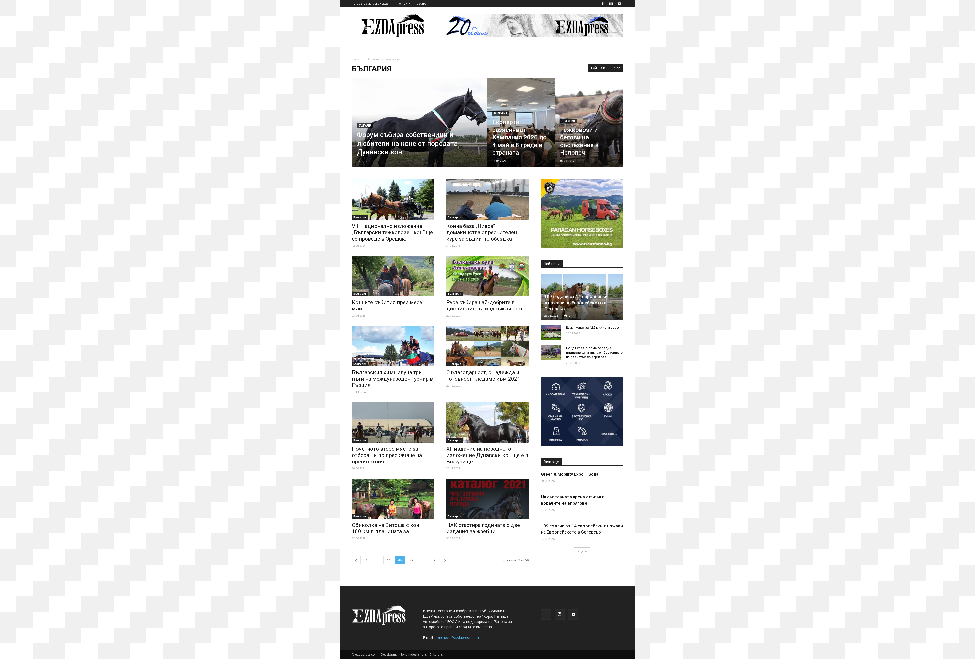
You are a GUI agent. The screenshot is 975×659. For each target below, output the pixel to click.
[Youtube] (619, 3)
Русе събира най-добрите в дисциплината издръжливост (484, 305)
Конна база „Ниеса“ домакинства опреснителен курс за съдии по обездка (481, 232)
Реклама (421, 3)
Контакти (403, 3)
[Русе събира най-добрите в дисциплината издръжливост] (487, 276)
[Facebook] (602, 3)
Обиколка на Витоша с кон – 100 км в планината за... (388, 528)
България (365, 125)
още (580, 551)
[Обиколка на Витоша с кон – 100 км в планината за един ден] (393, 499)
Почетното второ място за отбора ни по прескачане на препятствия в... (387, 455)
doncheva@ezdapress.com (457, 637)
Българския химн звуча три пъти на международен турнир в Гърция (392, 378)
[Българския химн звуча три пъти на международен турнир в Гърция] (393, 346)
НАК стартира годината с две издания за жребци (483, 528)
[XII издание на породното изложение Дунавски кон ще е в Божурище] (487, 422)
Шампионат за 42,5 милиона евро (592, 328)
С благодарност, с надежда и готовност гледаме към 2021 (483, 375)
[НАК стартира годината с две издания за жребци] (487, 499)
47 (388, 560)
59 (433, 560)
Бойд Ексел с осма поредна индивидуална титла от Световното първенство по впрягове (594, 352)
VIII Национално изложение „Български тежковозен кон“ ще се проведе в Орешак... (392, 232)
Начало (357, 59)
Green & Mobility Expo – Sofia (569, 474)
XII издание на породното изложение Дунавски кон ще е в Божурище (487, 455)
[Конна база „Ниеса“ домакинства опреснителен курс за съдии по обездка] (487, 199)
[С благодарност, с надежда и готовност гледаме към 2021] (487, 346)
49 (411, 560)
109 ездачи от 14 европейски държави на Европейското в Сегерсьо (576, 302)
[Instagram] (611, 3)
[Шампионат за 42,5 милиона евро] (551, 332)
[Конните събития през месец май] (393, 276)
